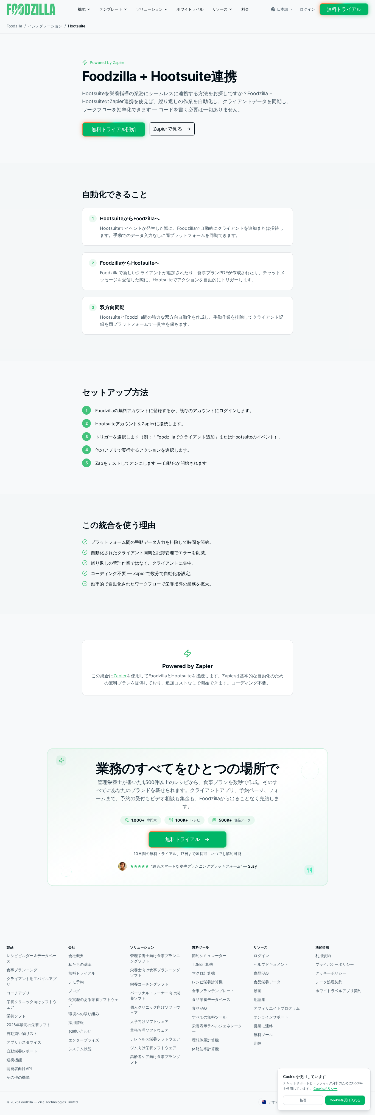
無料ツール (263, 1034)
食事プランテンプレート (213, 990)
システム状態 (79, 1048)
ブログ (74, 990)
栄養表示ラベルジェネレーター (217, 1028)
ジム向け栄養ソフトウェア (153, 1047)
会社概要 (76, 955)
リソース (220, 9)
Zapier (120, 675)
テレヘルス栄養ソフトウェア (155, 1039)
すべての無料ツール (209, 1017)
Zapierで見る (168, 129)
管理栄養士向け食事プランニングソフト (155, 958)
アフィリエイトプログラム (277, 1008)
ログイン (307, 9)
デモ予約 (76, 982)
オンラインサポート (271, 1017)
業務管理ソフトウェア (149, 1030)
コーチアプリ (18, 993)
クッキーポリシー (330, 973)
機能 (82, 9)
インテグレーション (45, 26)
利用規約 (323, 955)
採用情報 (76, 1022)
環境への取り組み (83, 1013)
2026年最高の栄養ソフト (28, 1024)
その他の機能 (18, 1077)
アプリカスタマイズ (24, 1042)
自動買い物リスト (22, 1033)
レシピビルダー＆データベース (31, 958)
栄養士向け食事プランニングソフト (155, 972)
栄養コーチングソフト (149, 984)
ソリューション (149, 9)
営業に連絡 (263, 1025)
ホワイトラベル (190, 9)
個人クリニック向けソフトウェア (155, 1010)
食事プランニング (22, 969)
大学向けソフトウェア (149, 1021)
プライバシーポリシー (334, 964)
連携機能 (14, 1059)
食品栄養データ (267, 982)
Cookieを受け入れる (345, 1100)
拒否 (303, 1100)
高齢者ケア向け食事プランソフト (155, 1059)
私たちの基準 (79, 964)
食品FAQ (199, 1008)
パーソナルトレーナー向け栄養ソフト (155, 996)
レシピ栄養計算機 (207, 982)
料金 (245, 9)
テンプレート (110, 9)
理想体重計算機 (205, 1040)
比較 (257, 1043)
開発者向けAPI (19, 1068)
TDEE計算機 (202, 964)
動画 (257, 990)
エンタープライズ (83, 1040)
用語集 (259, 999)
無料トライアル (344, 9)
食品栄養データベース (211, 999)
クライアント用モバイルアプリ (31, 981)
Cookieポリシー (326, 1088)
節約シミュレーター (209, 955)
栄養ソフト (16, 1016)
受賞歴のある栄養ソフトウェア (93, 1002)
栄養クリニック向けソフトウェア (31, 1004)
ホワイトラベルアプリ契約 (338, 990)
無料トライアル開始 (113, 129)
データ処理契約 (328, 982)
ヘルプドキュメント (271, 964)
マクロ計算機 (203, 973)
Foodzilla (14, 26)
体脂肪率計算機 (205, 1048)
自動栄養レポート (22, 1051)
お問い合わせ (79, 1031)
